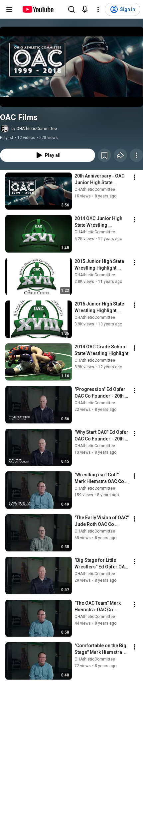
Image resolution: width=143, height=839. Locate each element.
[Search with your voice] (84, 9)
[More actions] (136, 155)
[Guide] (9, 9)
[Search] (71, 9)
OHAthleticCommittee (94, 189)
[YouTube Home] (37, 9)
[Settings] (98, 9)
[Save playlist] (104, 155)
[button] (71, 67)
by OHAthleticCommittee (34, 128)
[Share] (120, 155)
